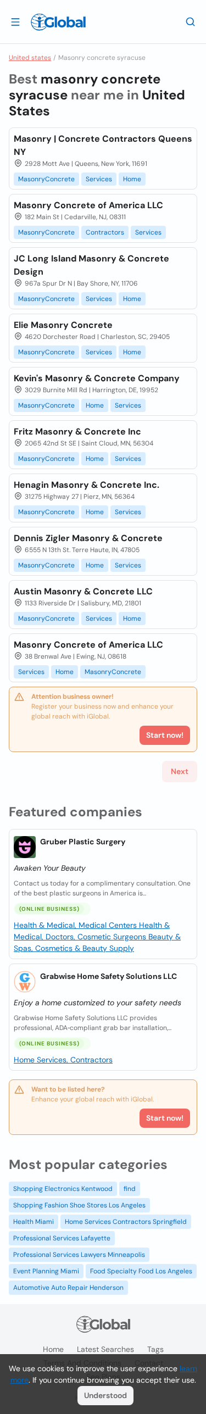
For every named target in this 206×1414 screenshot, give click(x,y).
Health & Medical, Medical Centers (76, 925)
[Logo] (58, 22)
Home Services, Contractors (63, 1060)
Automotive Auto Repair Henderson (68, 1287)
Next (179, 771)
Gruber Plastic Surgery (82, 842)
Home (132, 179)
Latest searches (105, 1349)
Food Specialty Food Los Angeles (141, 1271)
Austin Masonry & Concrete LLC (83, 591)
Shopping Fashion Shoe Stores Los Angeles (79, 1205)
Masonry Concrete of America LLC (88, 205)
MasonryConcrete (46, 179)
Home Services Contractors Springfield (126, 1221)
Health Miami (33, 1221)
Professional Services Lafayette (61, 1238)
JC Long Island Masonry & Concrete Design (91, 265)
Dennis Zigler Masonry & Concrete (88, 538)
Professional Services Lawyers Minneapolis (79, 1254)
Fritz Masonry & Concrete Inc (77, 431)
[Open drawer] (15, 21)
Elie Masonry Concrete (63, 325)
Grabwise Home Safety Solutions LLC (108, 976)
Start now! (164, 1118)
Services (99, 179)
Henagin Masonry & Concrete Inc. (86, 485)
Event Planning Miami (46, 1271)
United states (30, 57)
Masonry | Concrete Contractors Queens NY (103, 145)
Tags (155, 1349)
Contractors (105, 232)
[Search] (191, 21)
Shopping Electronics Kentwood (63, 1188)
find (130, 1188)
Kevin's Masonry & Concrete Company (97, 378)
